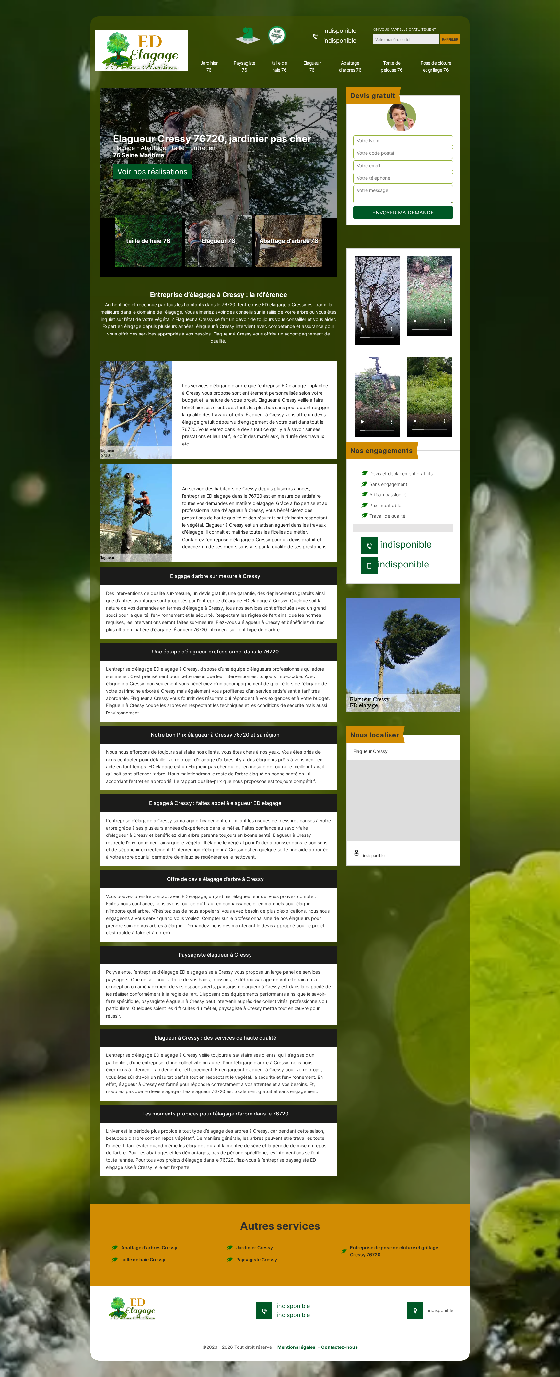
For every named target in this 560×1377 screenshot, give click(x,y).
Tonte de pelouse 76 (391, 66)
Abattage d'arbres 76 (350, 66)
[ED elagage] (141, 50)
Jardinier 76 (209, 66)
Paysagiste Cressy (256, 1259)
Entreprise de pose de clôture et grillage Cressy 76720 (394, 1251)
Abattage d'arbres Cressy (149, 1247)
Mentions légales (296, 1347)
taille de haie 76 (279, 66)
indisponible (339, 30)
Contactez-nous (339, 1347)
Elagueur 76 (312, 66)
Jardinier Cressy (254, 1247)
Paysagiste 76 (244, 66)
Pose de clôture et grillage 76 (436, 66)
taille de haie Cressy (143, 1259)
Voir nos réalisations (152, 171)
